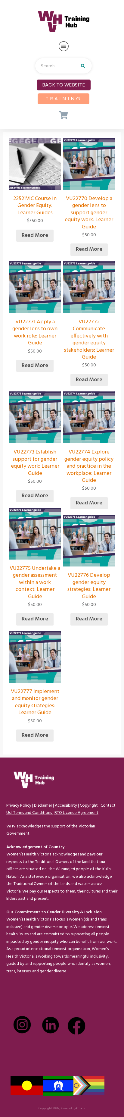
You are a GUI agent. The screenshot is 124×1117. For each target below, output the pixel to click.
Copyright (89, 805)
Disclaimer (43, 805)
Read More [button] (35, 235)
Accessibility (66, 805)
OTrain (80, 1108)
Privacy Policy (18, 805)
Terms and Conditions (32, 812)
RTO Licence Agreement (76, 812)
